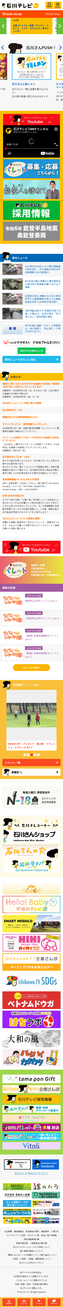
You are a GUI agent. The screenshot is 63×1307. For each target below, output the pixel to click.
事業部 (15, 772)
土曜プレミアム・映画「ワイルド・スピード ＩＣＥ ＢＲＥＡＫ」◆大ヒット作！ (31, 28)
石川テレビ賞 (33, 1235)
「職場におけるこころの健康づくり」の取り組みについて (31, 1255)
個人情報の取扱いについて (31, 1251)
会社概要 (8, 1231)
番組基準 (45, 1231)
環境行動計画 (22, 1243)
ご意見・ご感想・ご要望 (22, 1259)
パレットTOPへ (31, 668)
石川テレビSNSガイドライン (31, 1173)
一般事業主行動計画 (38, 1243)
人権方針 (55, 1231)
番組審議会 (19, 1231)
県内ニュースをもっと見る (20, 359)
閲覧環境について (43, 1259)
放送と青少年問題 (49, 1235)
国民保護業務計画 (31, 1239)
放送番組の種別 (32, 1231)
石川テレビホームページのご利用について (31, 1247)
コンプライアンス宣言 (16, 1235)
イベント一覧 (12, 762)
